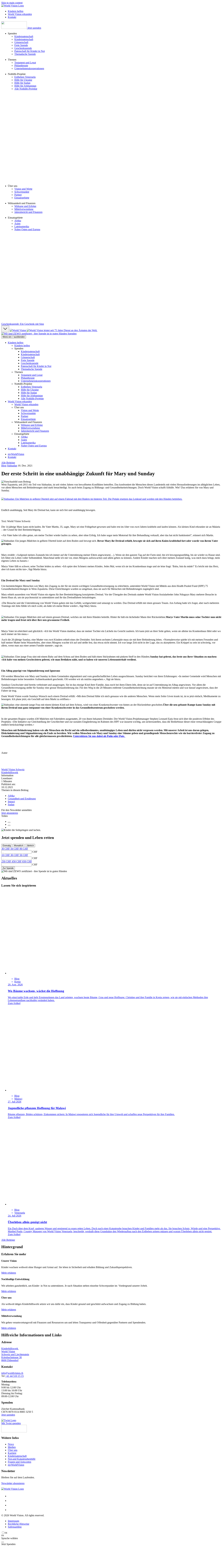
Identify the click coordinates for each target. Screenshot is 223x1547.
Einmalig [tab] (7, 845)
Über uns (12, 1450)
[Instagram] (10, 1500)
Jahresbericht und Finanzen (28, 212)
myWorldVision (16, 454)
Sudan (11, 804)
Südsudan (12, 465)
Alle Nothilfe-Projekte (25, 88)
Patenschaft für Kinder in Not (29, 51)
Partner (18, 194)
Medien (12, 1447)
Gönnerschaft (21, 42)
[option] (4, 1535)
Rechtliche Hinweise (18, 1523)
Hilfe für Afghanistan (25, 85)
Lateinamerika (21, 226)
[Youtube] (10, 1509)
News (11, 1444)
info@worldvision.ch (12, 1373)
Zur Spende (8, 868)
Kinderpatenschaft (23, 36)
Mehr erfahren (8, 1272)
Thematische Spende (25, 54)
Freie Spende (21, 45)
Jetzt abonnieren (9, 813)
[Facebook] (10, 1496)
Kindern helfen (15, 342)
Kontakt (12, 448)
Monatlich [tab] (18, 845)
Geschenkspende (23, 48)
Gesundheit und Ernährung (22, 798)
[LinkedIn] (10, 1505)
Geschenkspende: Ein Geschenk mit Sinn (22, 324)
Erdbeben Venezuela (25, 77)
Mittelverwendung (23, 209)
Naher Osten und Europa (27, 229)
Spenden (72, 333)
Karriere (12, 1453)
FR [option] (2, 1535)
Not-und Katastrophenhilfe (21, 1459)
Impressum (13, 1521)
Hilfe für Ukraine (23, 80)
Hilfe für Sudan (22, 82)
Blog (3, 465)
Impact (11, 801)
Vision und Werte (23, 188)
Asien (17, 223)
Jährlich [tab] (30, 845)
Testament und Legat (25, 62)
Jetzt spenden (34, 27)
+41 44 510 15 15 (14, 1376)
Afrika (17, 220)
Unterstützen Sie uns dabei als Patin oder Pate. (99, 736)
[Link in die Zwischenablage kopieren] (9, 822)
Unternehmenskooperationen (29, 68)
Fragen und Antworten (19, 1461)
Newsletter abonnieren (12, 1483)
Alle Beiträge (8, 462)
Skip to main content (12, 2)
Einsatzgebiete (21, 197)
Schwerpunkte (21, 191)
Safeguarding (15, 1526)
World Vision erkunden (20, 401)
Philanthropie (21, 65)
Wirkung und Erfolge (25, 206)
